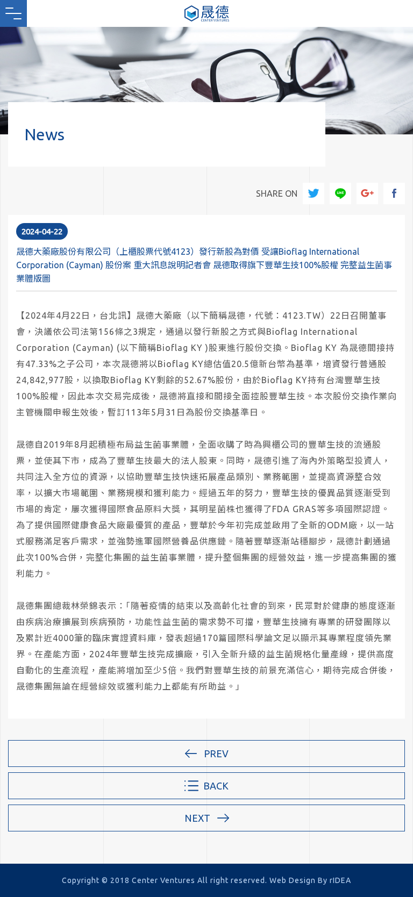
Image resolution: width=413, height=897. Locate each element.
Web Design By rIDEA (310, 880)
